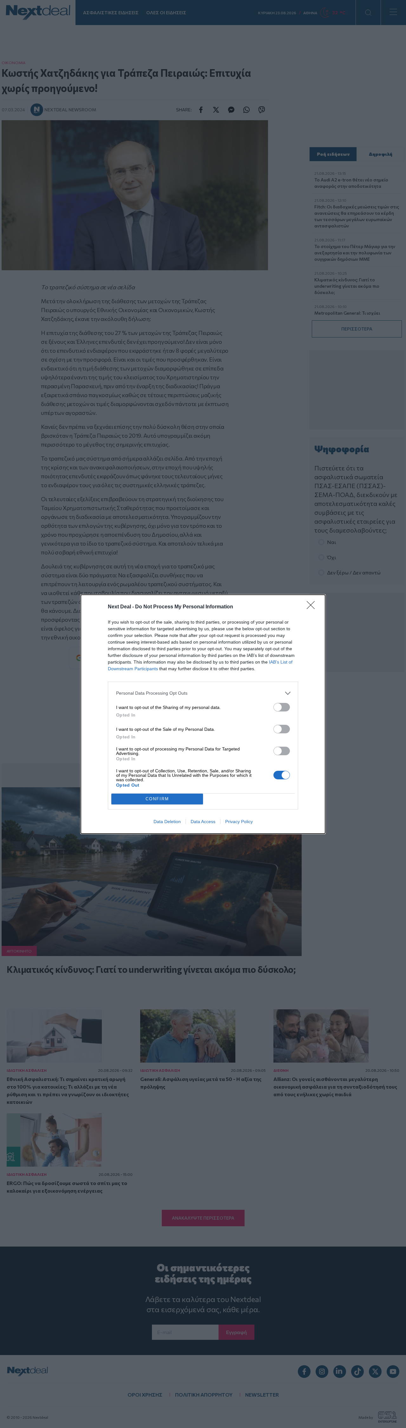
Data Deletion (167, 821)
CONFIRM (157, 798)
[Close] (313, 607)
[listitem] (203, 693)
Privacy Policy (239, 821)
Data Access (203, 821)
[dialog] (203, 714)
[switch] (281, 707)
